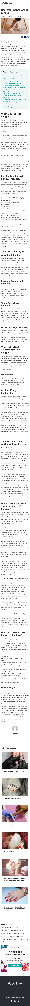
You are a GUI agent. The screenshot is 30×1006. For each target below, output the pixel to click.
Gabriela (15, 734)
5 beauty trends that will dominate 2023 (13, 933)
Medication (6, 91)
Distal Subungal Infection (12, 86)
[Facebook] (11, 1001)
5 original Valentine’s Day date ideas (12, 936)
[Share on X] (25, 37)
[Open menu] (28, 3)
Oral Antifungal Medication (11, 93)
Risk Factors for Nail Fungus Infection (14, 76)
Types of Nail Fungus (9, 78)
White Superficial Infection (13, 84)
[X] (15, 1001)
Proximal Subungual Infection (14, 82)
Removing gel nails (10, 825)
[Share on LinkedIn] (27, 37)
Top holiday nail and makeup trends (12, 930)
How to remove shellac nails (14, 771)
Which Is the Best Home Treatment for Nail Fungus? (15, 100)
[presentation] (15, 760)
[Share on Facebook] (22, 37)
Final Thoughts (9, 107)
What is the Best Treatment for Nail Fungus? (14, 88)
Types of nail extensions (12, 798)
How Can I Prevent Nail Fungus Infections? (12, 104)
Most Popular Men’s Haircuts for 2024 (12, 927)
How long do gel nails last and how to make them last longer (14, 879)
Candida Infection (10, 80)
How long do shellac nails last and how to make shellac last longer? (14, 908)
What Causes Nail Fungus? (11, 74)
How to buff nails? (10, 852)
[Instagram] (18, 1001)
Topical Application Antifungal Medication (12, 96)
